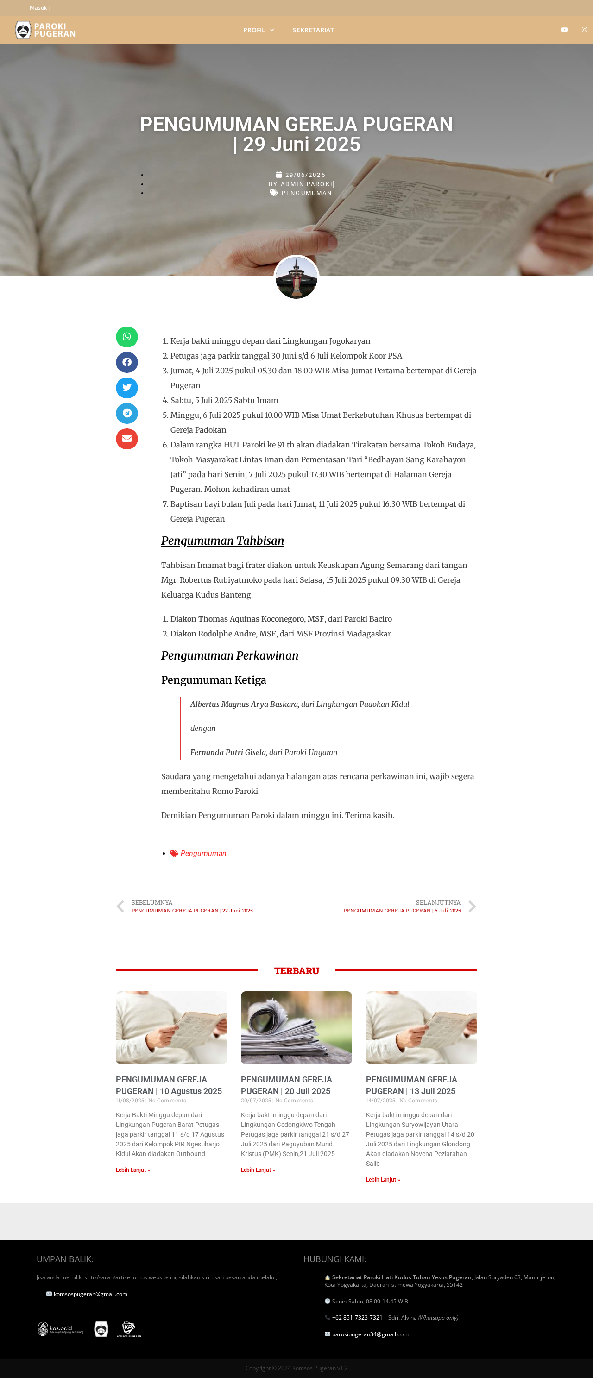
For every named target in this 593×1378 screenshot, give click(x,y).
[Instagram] (584, 29)
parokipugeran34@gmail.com (370, 1334)
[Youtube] (564, 29)
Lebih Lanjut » (133, 1170)
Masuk (38, 8)
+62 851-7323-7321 (357, 1317)
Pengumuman (307, 192)
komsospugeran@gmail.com (90, 1294)
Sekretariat (313, 29)
